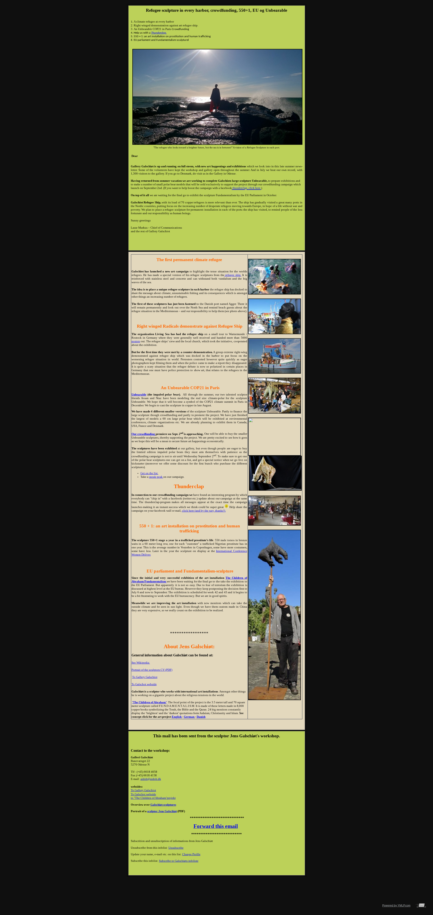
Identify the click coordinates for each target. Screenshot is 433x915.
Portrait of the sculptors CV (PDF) (151, 669)
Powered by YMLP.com (396, 905)
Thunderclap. (159, 32)
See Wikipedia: (140, 662)
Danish (201, 716)
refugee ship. (232, 275)
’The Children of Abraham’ (149, 702)
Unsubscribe (176, 847)
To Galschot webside (144, 684)
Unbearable (138, 394)
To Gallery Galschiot (144, 677)
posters (135, 341)
